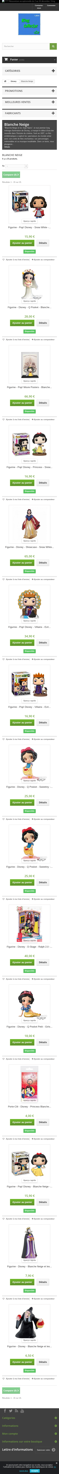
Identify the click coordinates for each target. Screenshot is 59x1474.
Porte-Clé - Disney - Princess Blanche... (29, 1106)
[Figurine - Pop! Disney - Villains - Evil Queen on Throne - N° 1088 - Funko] (29, 604)
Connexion (51, 5)
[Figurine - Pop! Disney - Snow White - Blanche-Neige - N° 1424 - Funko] (29, 204)
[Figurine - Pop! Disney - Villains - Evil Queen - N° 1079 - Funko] (29, 684)
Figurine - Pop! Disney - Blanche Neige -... (29, 1186)
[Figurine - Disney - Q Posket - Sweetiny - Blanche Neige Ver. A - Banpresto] (29, 844)
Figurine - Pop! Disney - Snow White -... (29, 227)
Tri (3, 166)
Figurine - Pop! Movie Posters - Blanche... (29, 387)
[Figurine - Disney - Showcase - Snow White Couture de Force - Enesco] (29, 524)
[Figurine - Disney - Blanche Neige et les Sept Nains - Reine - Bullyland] (29, 1244)
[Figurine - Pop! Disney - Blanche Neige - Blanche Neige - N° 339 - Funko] (29, 1164)
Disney (13, 81)
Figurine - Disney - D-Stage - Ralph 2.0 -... (29, 946)
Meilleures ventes (18, 102)
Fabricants (13, 113)
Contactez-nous (39, 7)
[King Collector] (29, 24)
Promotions (13, 91)
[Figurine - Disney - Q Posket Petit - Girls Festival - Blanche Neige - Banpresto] (29, 1004)
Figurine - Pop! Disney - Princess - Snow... (29, 467)
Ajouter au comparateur (44, 260)
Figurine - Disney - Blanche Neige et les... (29, 1266)
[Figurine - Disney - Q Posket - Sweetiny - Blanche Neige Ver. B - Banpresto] (29, 764)
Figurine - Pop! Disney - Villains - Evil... (29, 627)
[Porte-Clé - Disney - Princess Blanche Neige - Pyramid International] (29, 1084)
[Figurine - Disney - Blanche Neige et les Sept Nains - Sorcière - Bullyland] (29, 1323)
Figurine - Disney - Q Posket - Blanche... (29, 307)
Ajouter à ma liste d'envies (17, 260)
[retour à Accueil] (5, 81)
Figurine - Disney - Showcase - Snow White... (29, 547)
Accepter (34, 1471)
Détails (7, 147)
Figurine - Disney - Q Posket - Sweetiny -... (29, 787)
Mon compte (10, 1433)
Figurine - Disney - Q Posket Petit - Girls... (29, 1026)
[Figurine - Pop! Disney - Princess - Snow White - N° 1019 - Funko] (29, 444)
